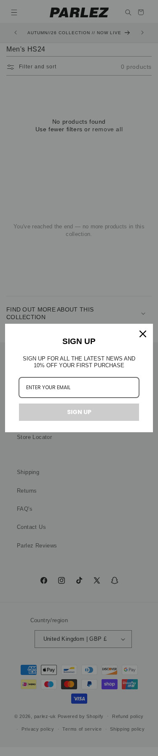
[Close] (143, 334)
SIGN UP (79, 412)
